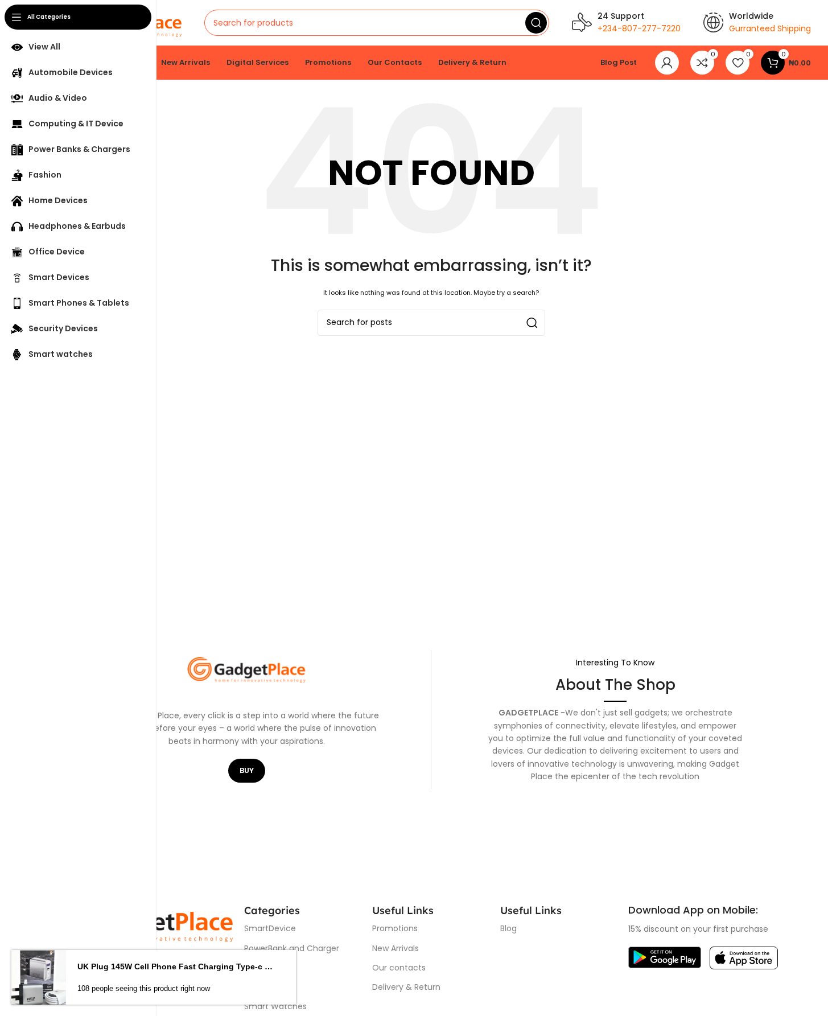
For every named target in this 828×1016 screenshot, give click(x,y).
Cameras (262, 967)
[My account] (667, 62)
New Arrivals (395, 948)
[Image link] (664, 957)
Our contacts (399, 967)
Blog (508, 928)
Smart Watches (275, 1006)
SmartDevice (270, 928)
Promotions (395, 928)
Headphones (269, 987)
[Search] (536, 23)
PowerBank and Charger (291, 948)
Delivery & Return (406, 987)
